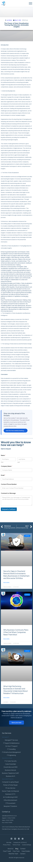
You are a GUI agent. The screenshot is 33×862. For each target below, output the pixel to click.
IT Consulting (11, 749)
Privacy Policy (6, 845)
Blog (16, 849)
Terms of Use (16, 845)
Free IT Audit (7, 851)
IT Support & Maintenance (11, 743)
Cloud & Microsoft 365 (10, 767)
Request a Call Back (8, 509)
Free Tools (16, 851)
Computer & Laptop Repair (10, 782)
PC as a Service (10, 788)
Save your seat (16, 722)
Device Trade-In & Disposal (10, 791)
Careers (22, 854)
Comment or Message (8, 493)
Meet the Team (13, 854)
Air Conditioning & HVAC (10, 797)
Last (18, 462)
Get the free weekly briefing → (15, 430)
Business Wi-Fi (10, 776)
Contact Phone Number (9, 484)
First (2, 462)
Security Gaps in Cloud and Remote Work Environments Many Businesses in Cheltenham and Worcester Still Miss (16, 574)
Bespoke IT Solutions (10, 806)
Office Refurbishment (10, 800)
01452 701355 (11, 818)
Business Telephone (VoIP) (10, 773)
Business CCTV (10, 794)
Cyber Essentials (10, 764)
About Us (10, 849)
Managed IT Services (11, 740)
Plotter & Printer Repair (10, 785)
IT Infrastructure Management (11, 752)
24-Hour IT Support (11, 746)
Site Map (8, 842)
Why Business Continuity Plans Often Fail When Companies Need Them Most (15, 632)
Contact (22, 849)
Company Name (6, 466)
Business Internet (10, 770)
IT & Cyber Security (10, 761)
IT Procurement (10, 803)
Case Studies (26, 851)
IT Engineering (11, 755)
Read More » (6, 582)
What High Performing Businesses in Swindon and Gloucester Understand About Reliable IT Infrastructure (15, 690)
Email (3, 475)
